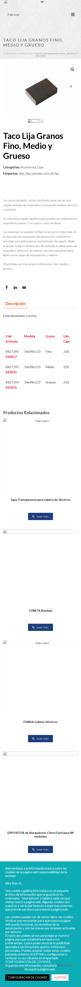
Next (71, 86)
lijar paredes (34, 173)
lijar (21, 173)
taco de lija (51, 173)
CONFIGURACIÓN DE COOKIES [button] (27, 977)
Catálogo (25, 53)
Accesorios (28, 167)
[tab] (15, 303)
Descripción (15, 303)
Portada (10, 53)
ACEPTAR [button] (60, 977)
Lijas (40, 167)
